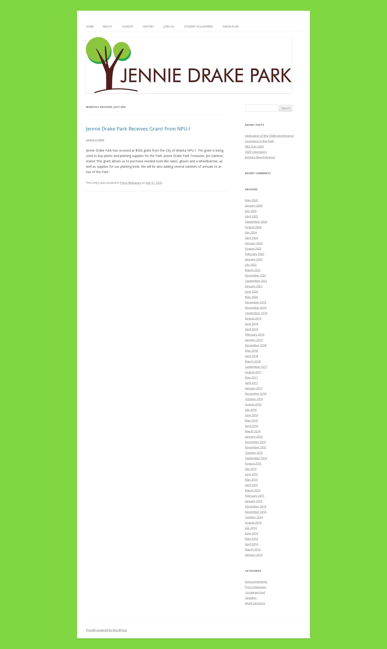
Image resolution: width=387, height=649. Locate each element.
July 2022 (251, 265)
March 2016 (252, 431)
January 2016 (253, 437)
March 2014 (252, 549)
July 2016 (251, 410)
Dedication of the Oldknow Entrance (269, 136)
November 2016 (255, 394)
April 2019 (251, 329)
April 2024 (251, 238)
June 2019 (251, 324)
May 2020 (251, 297)
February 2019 (254, 334)
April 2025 (251, 216)
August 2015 (253, 463)
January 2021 (253, 286)
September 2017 (256, 367)
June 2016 (251, 415)
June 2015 (251, 474)
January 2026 (253, 205)
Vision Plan (231, 26)
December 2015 (255, 442)
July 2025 (251, 211)
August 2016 (253, 404)
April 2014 (251, 544)
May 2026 (251, 200)
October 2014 (254, 517)
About (107, 26)
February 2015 (254, 496)
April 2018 (251, 356)
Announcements (256, 582)
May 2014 (251, 539)
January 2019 (253, 340)
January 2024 (253, 243)
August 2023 (253, 248)
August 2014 (253, 522)
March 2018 (252, 361)
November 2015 (255, 447)
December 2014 (255, 506)
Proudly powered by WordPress (106, 630)
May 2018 (251, 351)
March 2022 (252, 270)
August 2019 (253, 318)
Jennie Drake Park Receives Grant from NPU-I (138, 128)
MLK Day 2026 (254, 146)
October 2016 (254, 399)
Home (90, 26)
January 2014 (253, 555)
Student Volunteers (198, 26)
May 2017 (251, 377)
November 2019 (255, 308)
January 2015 (253, 501)
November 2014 (255, 512)
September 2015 (256, 458)
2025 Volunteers (256, 152)
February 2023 (254, 254)
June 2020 (251, 291)
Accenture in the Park (259, 141)
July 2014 (251, 528)
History (148, 26)
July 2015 (251, 469)
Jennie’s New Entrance (260, 157)
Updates (251, 598)
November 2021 (255, 275)
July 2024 (251, 232)
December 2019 (255, 302)
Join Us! (169, 26)
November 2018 (255, 345)
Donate (127, 26)
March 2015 (252, 490)
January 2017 (253, 388)
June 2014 (251, 533)
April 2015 (251, 485)
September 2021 (256, 281)
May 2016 (251, 420)
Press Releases (130, 183)
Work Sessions (255, 603)
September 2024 (256, 222)
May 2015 (251, 480)
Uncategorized (255, 592)
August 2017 (253, 372)
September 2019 (256, 313)
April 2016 (251, 426)
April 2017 (251, 383)
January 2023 (253, 259)
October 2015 (254, 453)
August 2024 (253, 227)
